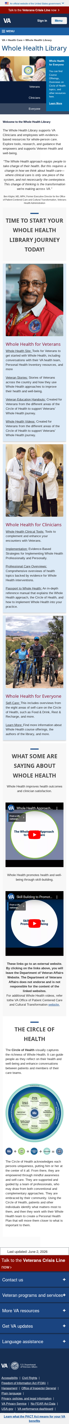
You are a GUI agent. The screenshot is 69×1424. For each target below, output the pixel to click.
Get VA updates (16, 1326)
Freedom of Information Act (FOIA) (22, 1383)
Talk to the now (32, 10)
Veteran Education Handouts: (26, 399)
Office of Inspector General (17, 1388)
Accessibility (9, 1378)
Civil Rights (27, 1378)
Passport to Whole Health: (24, 588)
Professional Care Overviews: (26, 566)
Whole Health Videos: (20, 421)
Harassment (55, 1383)
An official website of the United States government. (35, 3)
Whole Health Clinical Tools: (25, 531)
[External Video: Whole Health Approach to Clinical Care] (34, 834)
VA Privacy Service (12, 1398)
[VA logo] (7, 21)
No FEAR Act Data (38, 1398)
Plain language (48, 1388)
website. (54, 1004)
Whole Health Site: (19, 351)
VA (3, 40)
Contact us (12, 1279)
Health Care (15, 40)
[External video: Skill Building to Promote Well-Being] (34, 923)
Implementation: (17, 549)
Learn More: (14, 725)
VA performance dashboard (18, 1404)
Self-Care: (13, 703)
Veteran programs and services (30, 1295)
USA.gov (58, 1398)
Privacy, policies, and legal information (25, 1393)
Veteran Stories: (17, 377)
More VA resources (19, 1310)
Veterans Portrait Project (16, 1409)
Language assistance (21, 1341)
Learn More (55, 103)
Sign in (42, 20)
